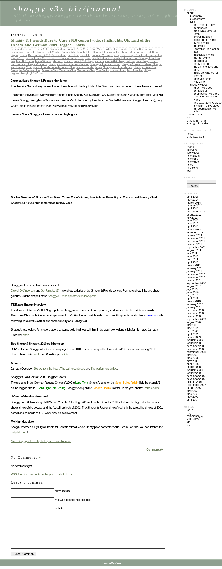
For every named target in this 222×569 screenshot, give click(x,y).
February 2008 (195, 369)
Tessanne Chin (86, 70)
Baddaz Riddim (129, 49)
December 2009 (196, 310)
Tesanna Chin (50, 70)
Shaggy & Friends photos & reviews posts (72, 296)
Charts (190, 146)
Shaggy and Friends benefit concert (47, 67)
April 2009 (193, 334)
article (26, 335)
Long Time (84, 58)
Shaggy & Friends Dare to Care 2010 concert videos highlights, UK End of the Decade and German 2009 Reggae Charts (80, 42)
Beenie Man (146, 49)
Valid (193, 418)
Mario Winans (43, 61)
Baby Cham (83, 49)
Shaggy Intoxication (198, 123)
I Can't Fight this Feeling (148, 55)
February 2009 (195, 340)
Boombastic (200, 27)
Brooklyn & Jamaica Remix (205, 32)
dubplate (85, 55)
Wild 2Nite (199, 81)
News (29, 49)
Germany (127, 55)
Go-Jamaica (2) (50, 290)
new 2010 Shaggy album (120, 61)
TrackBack (64, 474)
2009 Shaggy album (55, 49)
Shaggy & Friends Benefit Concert (69, 64)
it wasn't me (17, 58)
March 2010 (194, 301)
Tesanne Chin (67, 70)
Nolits (190, 133)
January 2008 (194, 372)
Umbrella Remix (202, 78)
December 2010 (196, 274)
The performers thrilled (104, 368)
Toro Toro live (135, 70)
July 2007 (192, 390)
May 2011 (192, 259)
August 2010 (194, 286)
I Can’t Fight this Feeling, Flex (207, 50)
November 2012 (196, 211)
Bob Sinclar (53, 52)
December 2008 (196, 346)
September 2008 (196, 351)
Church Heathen (203, 36)
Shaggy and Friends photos (85, 67)
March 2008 (194, 366)
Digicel (14, 290)
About (190, 13)
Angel (71, 49)
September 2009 (196, 319)
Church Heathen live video (205, 98)
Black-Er (31, 52)
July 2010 (192, 289)
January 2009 (194, 343)
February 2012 (195, 232)
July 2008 (192, 355)
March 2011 (194, 265)
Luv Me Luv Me (202, 57)
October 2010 (194, 280)
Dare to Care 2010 (39, 55)
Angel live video (203, 87)
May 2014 (192, 199)
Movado (68, 61)
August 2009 (194, 322)
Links (189, 117)
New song (192, 158)
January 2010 (194, 307)
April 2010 (193, 298)
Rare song (192, 167)
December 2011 (196, 238)
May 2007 (192, 396)
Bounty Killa (69, 52)
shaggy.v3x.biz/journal (68, 8)
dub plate (73, 55)
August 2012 (194, 214)
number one (18, 64)
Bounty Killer (84, 52)
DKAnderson (27, 290)
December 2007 (196, 376)
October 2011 (194, 244)
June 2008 (193, 358)
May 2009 (192, 331)
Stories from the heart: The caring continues (59, 368)
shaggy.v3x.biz (195, 136)
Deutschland (58, 55)
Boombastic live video (206, 93)
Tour (189, 170)
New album (193, 155)
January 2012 (194, 235)
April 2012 (193, 226)
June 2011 (192, 256)
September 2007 (196, 384)
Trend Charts (151, 388)
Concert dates (194, 114)
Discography (197, 19)
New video (193, 161)
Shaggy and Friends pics (117, 67)
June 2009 (193, 328)
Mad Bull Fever (25, 61)
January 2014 (194, 205)
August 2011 (194, 250)
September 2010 (196, 283)
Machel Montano (102, 58)
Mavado (57, 61)
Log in (190, 410)
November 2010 (196, 277)
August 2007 (194, 387)
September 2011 (196, 247)
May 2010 (192, 295)
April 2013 (193, 208)
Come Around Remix (205, 39)
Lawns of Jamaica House (62, 58)
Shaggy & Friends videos (136, 64)
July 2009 (192, 325)
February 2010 (195, 304)
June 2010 (193, 292)
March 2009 (194, 337)
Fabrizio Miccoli (101, 55)
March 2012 (194, 229)
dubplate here (19, 432)
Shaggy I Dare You (145, 67)
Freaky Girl (199, 45)
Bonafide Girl (201, 90)
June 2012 (193, 220)
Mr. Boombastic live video (205, 110)
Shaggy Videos (198, 84)
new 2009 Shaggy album (89, 61)
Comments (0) (154, 449)
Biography (196, 16)
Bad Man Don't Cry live (104, 49)
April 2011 (192, 262)
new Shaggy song (146, 61)
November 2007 (196, 379)
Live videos (193, 152)
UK (146, 70)
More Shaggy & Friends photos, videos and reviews (41, 441)
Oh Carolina (200, 60)
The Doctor (102, 70)
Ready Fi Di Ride (202, 63)
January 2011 (194, 271)
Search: (191, 177)
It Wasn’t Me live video (206, 105)
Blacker (41, 52)
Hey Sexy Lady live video (208, 102)
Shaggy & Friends (36, 64)
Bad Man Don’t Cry (204, 24)
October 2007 (194, 381)
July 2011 (192, 253)
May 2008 (192, 361)
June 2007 (193, 394)
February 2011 (195, 268)
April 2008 (193, 364)
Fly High (116, 55)
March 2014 (194, 202)
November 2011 (196, 241)
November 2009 (196, 313)
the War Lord (118, 70)
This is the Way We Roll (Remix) (206, 74)
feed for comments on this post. (33, 474)
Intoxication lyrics (204, 54)
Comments (195, 416)
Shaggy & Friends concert (105, 64)
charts (23, 55)
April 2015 (193, 196)
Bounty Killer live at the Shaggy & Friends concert (122, 52)
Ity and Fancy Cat (36, 58)
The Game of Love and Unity (206, 68)
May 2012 (192, 223)
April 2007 (193, 399)
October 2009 (194, 316)
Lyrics (193, 21)
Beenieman (17, 52)
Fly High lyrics (201, 42)
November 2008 (196, 349)
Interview (192, 149)
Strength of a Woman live (25, 70)
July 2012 (192, 217)
